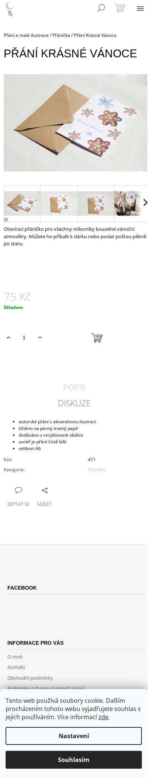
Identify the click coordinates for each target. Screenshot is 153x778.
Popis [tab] (74, 387)
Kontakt (16, 667)
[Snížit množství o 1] (40, 337)
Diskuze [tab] (74, 402)
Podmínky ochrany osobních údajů (46, 688)
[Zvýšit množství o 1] (8, 337)
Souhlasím (73, 760)
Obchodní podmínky (30, 678)
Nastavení (74, 736)
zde (103, 717)
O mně (14, 656)
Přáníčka (97, 469)
